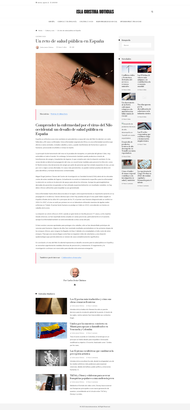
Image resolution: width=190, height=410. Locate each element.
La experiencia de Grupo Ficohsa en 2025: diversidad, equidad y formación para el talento (144, 177)
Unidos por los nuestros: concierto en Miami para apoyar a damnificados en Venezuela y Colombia (89, 326)
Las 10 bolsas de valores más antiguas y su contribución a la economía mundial (144, 81)
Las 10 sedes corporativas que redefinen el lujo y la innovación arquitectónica (144, 136)
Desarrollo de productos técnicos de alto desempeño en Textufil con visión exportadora (128, 147)
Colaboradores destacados (71, 258)
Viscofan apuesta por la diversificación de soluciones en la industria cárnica (144, 109)
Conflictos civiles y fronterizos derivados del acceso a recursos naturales (128, 81)
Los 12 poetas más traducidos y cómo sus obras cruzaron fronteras (90, 301)
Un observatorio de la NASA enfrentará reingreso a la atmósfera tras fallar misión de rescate (128, 109)
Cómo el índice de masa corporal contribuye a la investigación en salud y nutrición (128, 175)
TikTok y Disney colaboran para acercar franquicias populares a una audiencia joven (92, 377)
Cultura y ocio (41, 36)
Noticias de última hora (59, 114)
